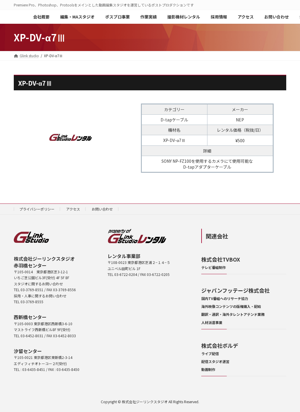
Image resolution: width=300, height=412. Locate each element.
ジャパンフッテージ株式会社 (235, 290)
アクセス (73, 208)
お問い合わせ (102, 208)
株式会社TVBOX (220, 259)
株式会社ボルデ (219, 345)
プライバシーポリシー (36, 208)
